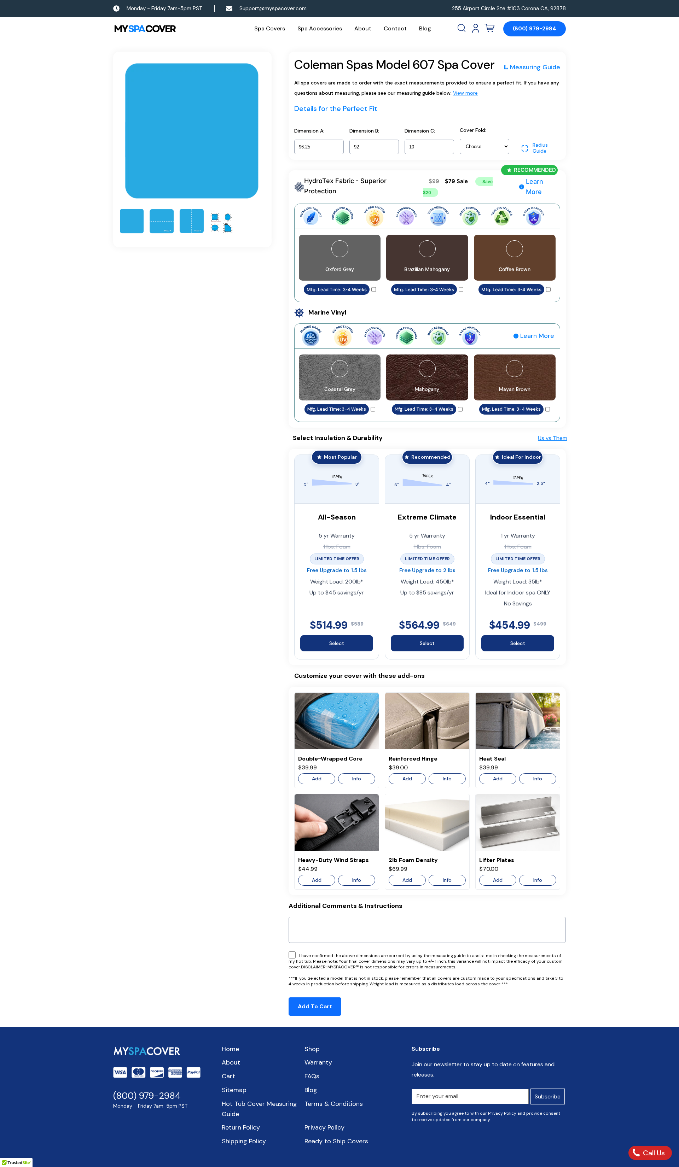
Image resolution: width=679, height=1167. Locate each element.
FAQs (311, 1076)
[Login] (475, 28)
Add (316, 778)
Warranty (318, 1062)
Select (336, 643)
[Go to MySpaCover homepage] (145, 29)
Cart (228, 1076)
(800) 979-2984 (534, 28)
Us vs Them (552, 438)
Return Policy (241, 1127)
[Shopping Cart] (489, 28)
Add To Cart (315, 1006)
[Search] (462, 28)
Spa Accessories (319, 28)
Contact (395, 28)
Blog (425, 28)
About (362, 28)
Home (230, 1049)
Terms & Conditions (333, 1103)
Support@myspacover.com (273, 8)
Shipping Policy (244, 1141)
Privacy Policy (324, 1127)
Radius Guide (540, 148)
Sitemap (234, 1090)
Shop (312, 1049)
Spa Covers (269, 28)
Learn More (534, 186)
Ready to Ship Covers (336, 1141)
